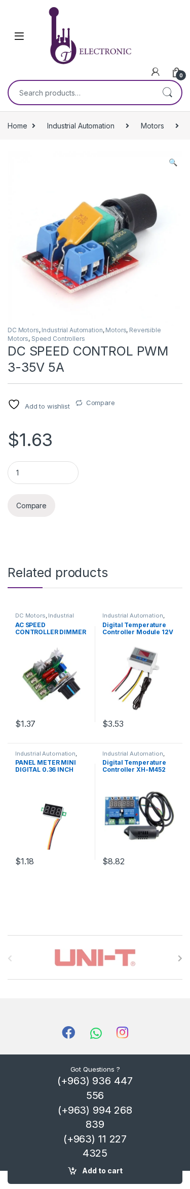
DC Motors (23, 330)
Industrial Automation (80, 125)
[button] (173, 162)
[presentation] (180, 958)
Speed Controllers (58, 338)
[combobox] (81, 92)
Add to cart (102, 1170)
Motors (152, 125)
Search (167, 92)
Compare (100, 403)
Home (17, 125)
